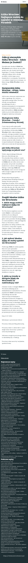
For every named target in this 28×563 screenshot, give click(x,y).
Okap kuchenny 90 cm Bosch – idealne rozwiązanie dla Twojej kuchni (13, 450)
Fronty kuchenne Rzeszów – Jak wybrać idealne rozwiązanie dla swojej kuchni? (12, 523)
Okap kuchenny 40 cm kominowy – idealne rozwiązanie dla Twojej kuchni (11, 444)
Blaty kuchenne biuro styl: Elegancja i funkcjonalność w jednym (10, 501)
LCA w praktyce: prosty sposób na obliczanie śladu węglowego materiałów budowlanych (13, 375)
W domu (4, 2)
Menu (24, 1)
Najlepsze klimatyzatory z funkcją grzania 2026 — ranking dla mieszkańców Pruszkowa (13, 400)
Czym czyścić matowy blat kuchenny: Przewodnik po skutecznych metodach (14, 464)
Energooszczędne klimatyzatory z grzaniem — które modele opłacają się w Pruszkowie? (12, 397)
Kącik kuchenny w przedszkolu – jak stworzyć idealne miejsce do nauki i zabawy (12, 467)
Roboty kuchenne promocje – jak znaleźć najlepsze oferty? (13, 545)
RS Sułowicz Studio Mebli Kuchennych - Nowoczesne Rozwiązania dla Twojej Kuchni (12, 441)
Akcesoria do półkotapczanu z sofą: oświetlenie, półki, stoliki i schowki (13, 391)
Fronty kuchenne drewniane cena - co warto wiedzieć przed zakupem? (12, 510)
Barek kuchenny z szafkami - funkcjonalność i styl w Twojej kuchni (14, 485)
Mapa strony (5, 358)
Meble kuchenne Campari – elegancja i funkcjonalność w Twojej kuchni (10, 526)
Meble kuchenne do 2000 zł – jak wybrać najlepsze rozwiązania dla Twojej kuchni (13, 489)
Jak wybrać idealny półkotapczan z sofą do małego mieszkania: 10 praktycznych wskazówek (13, 394)
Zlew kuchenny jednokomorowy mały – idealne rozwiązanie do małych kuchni (12, 492)
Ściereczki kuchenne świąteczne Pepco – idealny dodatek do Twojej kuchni (13, 416)
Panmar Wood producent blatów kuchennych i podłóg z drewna (12, 407)
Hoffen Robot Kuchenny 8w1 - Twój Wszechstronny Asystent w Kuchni (14, 495)
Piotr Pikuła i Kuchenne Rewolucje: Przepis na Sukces (12, 435)
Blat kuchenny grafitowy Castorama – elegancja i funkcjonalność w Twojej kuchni (13, 403)
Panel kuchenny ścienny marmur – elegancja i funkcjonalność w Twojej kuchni (12, 419)
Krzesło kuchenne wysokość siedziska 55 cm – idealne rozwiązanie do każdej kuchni (12, 447)
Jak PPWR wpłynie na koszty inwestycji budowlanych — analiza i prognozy (14, 369)
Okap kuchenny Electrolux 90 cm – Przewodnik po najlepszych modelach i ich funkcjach (13, 532)
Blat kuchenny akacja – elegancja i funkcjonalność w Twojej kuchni (14, 507)
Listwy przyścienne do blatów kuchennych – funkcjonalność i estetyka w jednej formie (12, 529)
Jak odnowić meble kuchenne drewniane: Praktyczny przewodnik (14, 504)
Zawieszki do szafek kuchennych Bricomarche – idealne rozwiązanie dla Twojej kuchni (13, 542)
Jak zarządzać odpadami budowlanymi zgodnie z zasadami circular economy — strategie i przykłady (13, 378)
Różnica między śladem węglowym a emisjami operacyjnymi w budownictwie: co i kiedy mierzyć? (13, 372)
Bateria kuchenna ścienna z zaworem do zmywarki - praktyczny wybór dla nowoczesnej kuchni (14, 548)
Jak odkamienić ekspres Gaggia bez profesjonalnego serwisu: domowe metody (14, 388)
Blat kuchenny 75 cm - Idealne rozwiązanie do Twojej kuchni (12, 517)
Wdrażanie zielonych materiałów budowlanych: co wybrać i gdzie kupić (13, 382)
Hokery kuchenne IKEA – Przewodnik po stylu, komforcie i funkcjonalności (12, 520)
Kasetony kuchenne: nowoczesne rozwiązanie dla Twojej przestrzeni (13, 470)
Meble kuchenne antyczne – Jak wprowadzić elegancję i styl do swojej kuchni (12, 432)
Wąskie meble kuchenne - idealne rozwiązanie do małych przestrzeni (13, 482)
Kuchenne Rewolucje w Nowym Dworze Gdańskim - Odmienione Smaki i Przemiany (14, 535)
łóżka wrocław (6, 55)
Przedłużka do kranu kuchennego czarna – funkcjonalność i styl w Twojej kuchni (11, 438)
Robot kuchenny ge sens (7, 461)
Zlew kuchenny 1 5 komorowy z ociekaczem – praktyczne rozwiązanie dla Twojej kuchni (12, 498)
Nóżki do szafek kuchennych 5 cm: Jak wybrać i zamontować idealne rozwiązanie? (12, 413)
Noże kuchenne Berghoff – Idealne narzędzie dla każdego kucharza (13, 476)
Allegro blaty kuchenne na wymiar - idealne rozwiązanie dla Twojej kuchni (11, 422)
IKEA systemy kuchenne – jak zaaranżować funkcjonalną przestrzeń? (11, 538)
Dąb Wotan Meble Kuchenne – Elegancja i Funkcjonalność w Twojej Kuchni (11, 410)
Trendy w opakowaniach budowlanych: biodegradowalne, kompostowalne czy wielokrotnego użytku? (10, 365)
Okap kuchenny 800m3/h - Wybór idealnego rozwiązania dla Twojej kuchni (12, 456)
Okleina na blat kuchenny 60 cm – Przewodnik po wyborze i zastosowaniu (13, 425)
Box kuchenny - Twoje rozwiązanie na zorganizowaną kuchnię (10, 428)
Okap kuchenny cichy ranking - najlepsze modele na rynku (14, 453)
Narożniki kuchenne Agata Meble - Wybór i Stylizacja (11, 473)
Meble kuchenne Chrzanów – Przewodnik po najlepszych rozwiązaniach (12, 551)
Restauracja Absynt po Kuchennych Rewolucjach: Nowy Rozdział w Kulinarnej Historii (13, 513)
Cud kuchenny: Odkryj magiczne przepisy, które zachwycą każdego (13, 479)
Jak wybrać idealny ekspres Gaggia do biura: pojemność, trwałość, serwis (12, 385)
